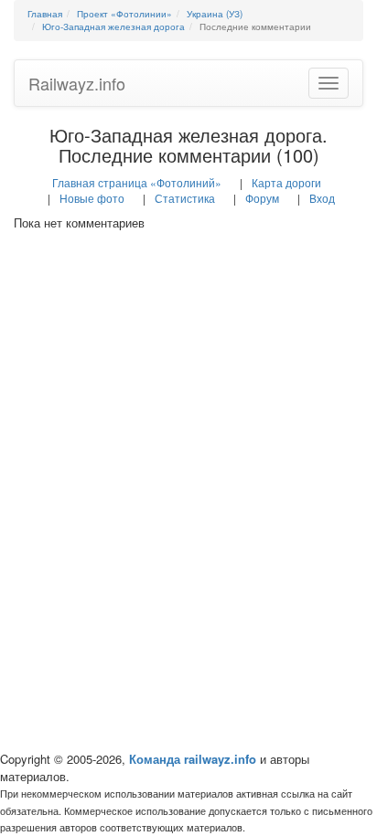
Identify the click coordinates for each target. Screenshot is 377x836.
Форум (262, 198)
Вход (322, 198)
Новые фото (91, 198)
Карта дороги (286, 182)
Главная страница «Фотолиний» (136, 182)
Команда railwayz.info (192, 758)
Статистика (185, 198)
